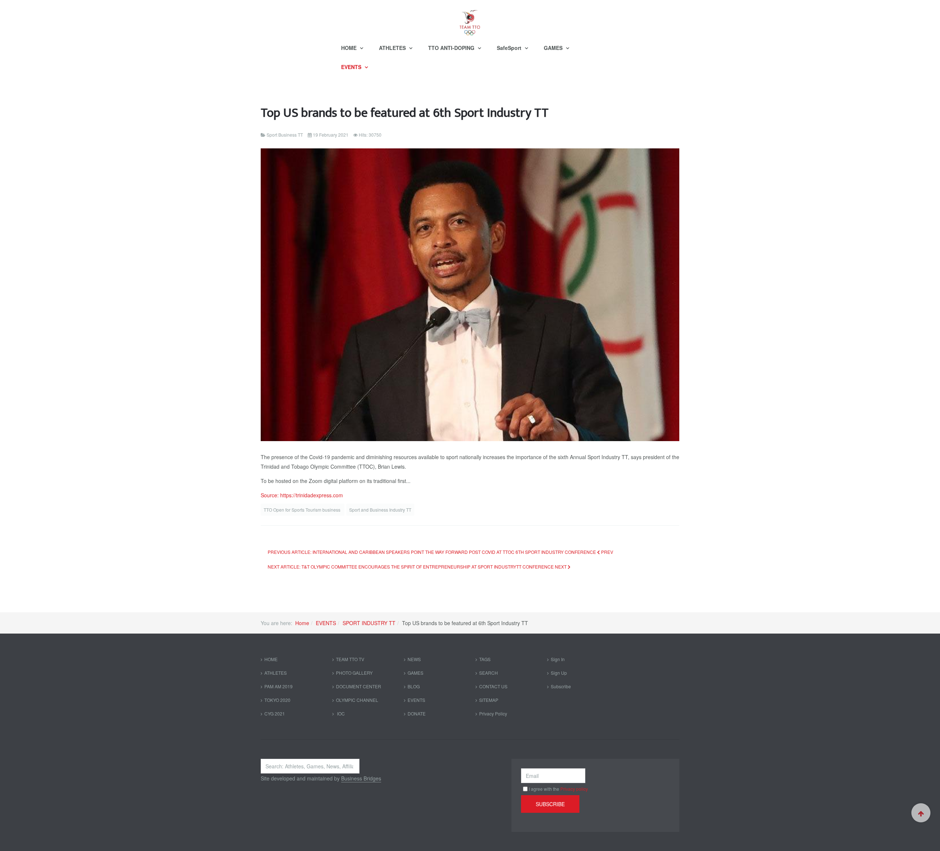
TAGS (485, 659)
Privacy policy (574, 789)
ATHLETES (393, 47)
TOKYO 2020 (277, 700)
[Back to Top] (920, 812)
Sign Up (559, 673)
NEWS (414, 659)
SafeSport (510, 47)
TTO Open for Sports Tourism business (302, 509)
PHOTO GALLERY (354, 673)
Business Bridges (361, 778)
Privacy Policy (493, 713)
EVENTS (352, 67)
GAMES (554, 47)
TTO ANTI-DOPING (452, 47)
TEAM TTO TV (350, 659)
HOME (349, 47)
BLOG (414, 686)
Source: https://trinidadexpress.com (302, 495)
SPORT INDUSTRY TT (369, 623)
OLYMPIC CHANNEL (357, 700)
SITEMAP (488, 700)
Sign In (558, 659)
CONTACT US (493, 686)
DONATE (417, 713)
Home (302, 623)
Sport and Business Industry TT (380, 509)
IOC (340, 713)
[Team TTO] (470, 19)
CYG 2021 (274, 713)
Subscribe (561, 686)
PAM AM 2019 (278, 686)
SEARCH (488, 673)
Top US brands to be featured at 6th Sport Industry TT (405, 113)
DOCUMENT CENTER (358, 686)
